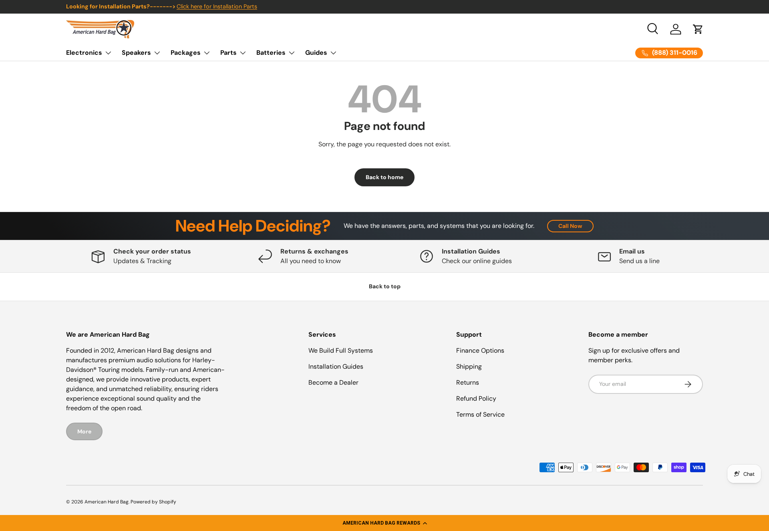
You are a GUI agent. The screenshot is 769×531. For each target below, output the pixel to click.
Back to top (385, 286)
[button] (384, 523)
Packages (186, 52)
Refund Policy (476, 398)
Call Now (570, 226)
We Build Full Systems (340, 350)
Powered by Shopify (153, 502)
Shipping (469, 366)
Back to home (384, 177)
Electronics (84, 52)
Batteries (271, 52)
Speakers (136, 52)
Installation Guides (335, 366)
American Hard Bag (107, 502)
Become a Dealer (333, 382)
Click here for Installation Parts (217, 6)
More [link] (84, 431)
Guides (316, 52)
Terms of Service (480, 414)
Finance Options (480, 350)
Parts (228, 52)
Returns (467, 382)
